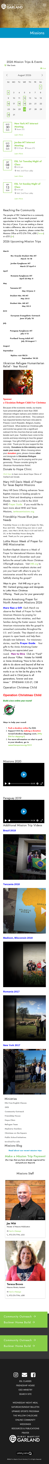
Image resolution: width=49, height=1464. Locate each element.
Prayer (25, 1432)
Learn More (18, 135)
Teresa (40, 233)
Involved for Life (12, 1141)
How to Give (18, 654)
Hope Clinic (10, 1120)
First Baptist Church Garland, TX (20, 1459)
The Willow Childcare (25, 1415)
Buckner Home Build (17, 1322)
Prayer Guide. (16, 504)
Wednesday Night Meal (25, 1402)
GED (7, 1107)
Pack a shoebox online (18, 728)
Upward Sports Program (25, 1411)
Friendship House (12, 1115)
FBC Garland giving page (16, 587)
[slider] (19, 783)
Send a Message (15, 1231)
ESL (6, 1103)
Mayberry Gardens (13, 1128)
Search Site (25, 1394)
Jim (12, 236)
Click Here (7, 474)
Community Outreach (14, 1111)
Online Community (25, 1419)
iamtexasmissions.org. (24, 511)
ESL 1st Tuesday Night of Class (28, 163)
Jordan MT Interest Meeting (24, 144)
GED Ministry (25, 1389)
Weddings (25, 1424)
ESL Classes (25, 1381)
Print (44, 68)
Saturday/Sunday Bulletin (25, 1407)
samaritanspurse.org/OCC (20, 745)
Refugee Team (11, 1124)
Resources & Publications (25, 1428)
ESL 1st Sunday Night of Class (27, 185)
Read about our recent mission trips (25, 1150)
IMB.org (34, 564)
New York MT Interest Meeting (26, 125)
